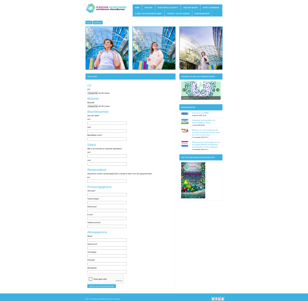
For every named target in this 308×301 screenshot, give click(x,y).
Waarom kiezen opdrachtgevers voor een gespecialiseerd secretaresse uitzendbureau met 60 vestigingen (206, 144)
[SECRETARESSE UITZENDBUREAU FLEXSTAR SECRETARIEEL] (107, 8)
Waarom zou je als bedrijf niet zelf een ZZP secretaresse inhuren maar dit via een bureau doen (206, 132)
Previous (184, 90)
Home (89, 22)
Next (217, 90)
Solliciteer (97, 22)
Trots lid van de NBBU (200, 113)
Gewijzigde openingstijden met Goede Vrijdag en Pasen (203, 121)
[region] (201, 90)
